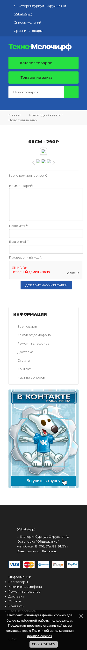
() (23, 14)
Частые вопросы (31, 377)
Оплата (23, 360)
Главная (14, 115)
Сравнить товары (28, 31)
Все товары (27, 326)
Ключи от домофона (34, 335)
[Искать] (71, 92)
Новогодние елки (22, 120)
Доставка (25, 352)
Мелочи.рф (39, 47)
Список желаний (27, 22)
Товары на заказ (36, 77)
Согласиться (43, 644)
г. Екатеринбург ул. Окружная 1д (40, 6)
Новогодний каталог (46, 115)
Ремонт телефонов (33, 343)
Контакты (25, 369)
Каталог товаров (35, 63)
